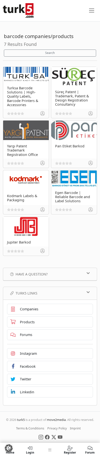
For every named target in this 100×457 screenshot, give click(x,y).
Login (30, 452)
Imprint (75, 428)
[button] (8, 448)
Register (70, 452)
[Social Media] (41, 437)
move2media (56, 419)
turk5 (21, 419)
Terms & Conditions (30, 428)
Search (50, 53)
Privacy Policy (57, 428)
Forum (90, 452)
